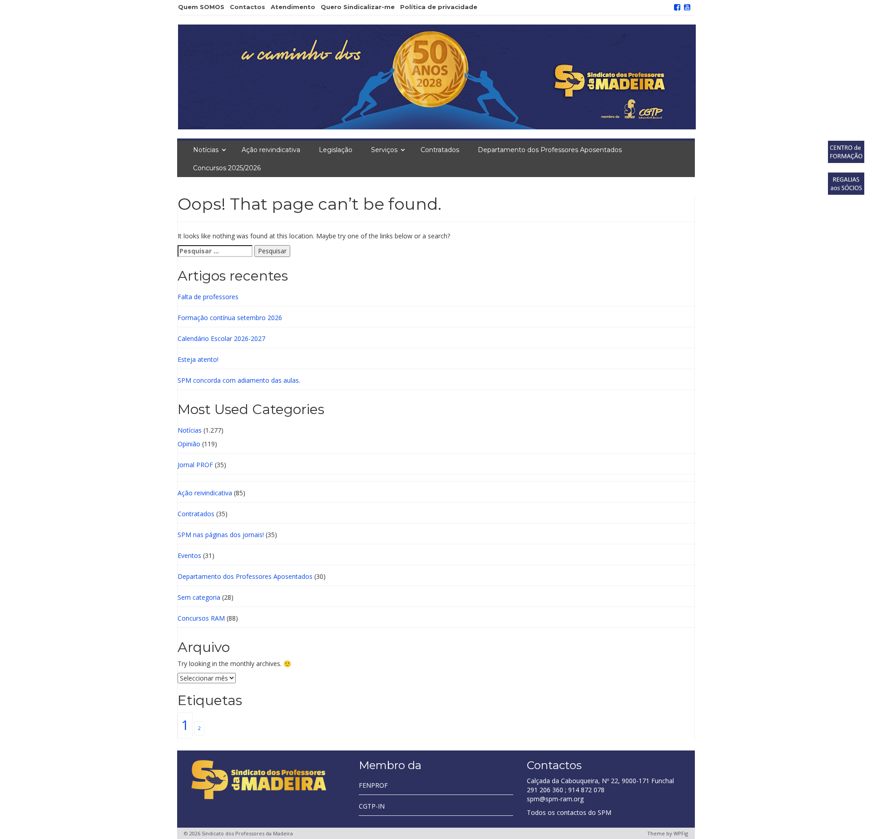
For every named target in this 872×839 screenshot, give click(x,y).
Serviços (384, 150)
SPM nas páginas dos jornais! (221, 534)
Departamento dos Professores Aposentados (550, 150)
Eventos (189, 555)
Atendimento (293, 6)
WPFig (681, 833)
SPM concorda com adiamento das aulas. (239, 380)
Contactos (247, 6)
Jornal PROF (195, 464)
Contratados (440, 150)
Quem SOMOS (201, 6)
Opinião (189, 443)
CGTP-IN (372, 806)
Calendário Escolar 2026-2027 (221, 338)
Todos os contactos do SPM (569, 812)
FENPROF (373, 785)
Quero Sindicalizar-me (358, 6)
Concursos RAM (201, 618)
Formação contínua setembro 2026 (230, 317)
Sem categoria (199, 597)
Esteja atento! (198, 359)
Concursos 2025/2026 (227, 168)
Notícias (205, 150)
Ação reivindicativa (271, 150)
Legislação (335, 150)
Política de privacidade (438, 6)
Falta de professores (208, 296)
